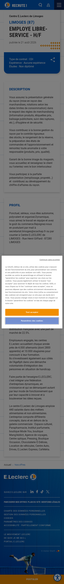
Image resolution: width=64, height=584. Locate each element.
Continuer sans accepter (50, 260)
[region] (32, 292)
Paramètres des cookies (32, 320)
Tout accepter (32, 312)
